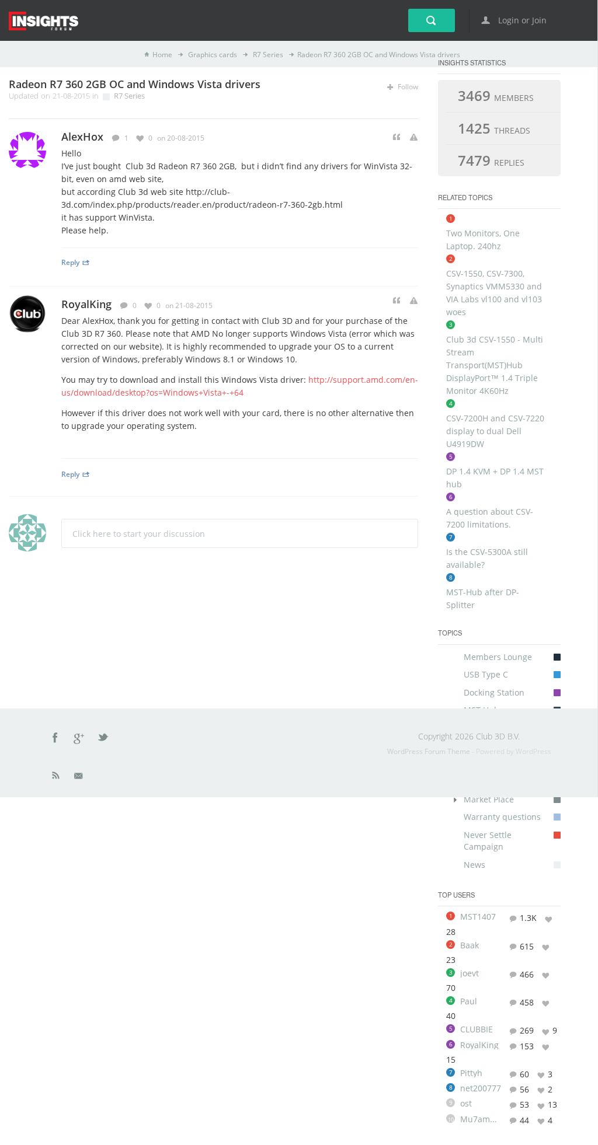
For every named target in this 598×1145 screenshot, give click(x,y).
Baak (469, 945)
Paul (468, 1001)
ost (466, 1103)
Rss (56, 778)
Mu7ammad (480, 1119)
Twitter (104, 739)
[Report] (413, 137)
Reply (70, 262)
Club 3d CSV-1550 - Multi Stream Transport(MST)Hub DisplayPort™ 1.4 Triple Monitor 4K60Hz (494, 365)
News (474, 864)
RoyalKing (86, 304)
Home (162, 55)
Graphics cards (211, 55)
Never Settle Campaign (488, 840)
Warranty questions (502, 816)
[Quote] (396, 137)
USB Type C (486, 674)
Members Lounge (498, 656)
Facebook (55, 739)
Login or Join (521, 20)
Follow (407, 87)
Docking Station (494, 692)
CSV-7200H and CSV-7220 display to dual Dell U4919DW (495, 431)
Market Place (489, 799)
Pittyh (471, 1073)
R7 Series (267, 55)
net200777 (480, 1088)
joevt (469, 973)
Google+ (79, 739)
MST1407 (478, 917)
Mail (79, 778)
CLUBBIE (476, 1029)
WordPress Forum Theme (429, 751)
